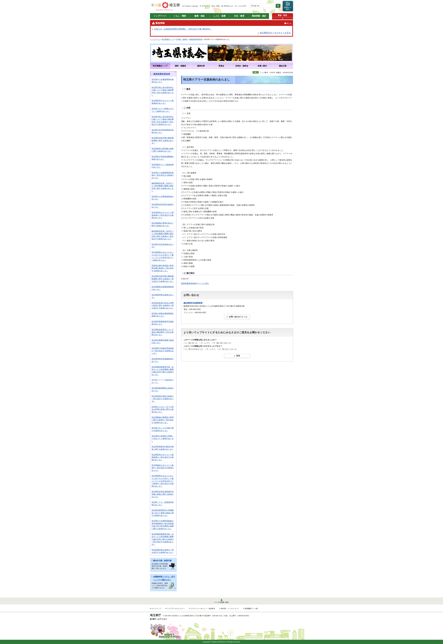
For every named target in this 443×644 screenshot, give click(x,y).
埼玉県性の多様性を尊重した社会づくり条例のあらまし (162, 438)
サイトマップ (156, 608)
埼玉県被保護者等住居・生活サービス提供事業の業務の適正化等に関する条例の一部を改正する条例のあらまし (162, 539)
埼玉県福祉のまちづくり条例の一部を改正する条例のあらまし (162, 467)
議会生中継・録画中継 (162, 560)
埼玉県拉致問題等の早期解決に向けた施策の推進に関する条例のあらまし (162, 512)
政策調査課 (197, 303)
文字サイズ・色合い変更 (211, 6)
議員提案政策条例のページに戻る (195, 283)
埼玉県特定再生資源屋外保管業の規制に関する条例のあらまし (162, 494)
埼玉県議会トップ (168, 39)
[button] (282, 18)
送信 (238, 356)
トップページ (155, 39)
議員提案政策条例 (195, 39)
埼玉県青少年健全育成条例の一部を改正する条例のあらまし (162, 350)
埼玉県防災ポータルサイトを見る (275, 33)
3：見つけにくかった (228, 349)
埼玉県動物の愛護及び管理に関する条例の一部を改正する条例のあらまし (162, 419)
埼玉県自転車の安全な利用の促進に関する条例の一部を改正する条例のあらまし (162, 305)
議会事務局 (188, 303)
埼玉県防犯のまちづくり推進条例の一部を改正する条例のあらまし (162, 215)
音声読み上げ (228, 6)
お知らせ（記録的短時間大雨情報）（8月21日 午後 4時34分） (183, 29)
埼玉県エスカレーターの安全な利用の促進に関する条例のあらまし (162, 409)
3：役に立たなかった (222, 343)
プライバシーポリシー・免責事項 (203, 608)
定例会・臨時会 (182, 39)
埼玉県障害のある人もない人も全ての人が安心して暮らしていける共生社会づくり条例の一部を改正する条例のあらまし (162, 481)
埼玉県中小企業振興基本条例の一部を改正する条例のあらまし (162, 175)
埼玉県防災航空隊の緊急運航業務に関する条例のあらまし (162, 140)
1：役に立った (192, 343)
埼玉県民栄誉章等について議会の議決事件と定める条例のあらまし (162, 332)
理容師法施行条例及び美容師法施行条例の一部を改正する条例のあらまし (162, 268)
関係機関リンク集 (251, 608)
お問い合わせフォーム (238, 317)
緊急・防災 (282, 15)
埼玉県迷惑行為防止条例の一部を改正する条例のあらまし (162, 398)
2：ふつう (205, 343)
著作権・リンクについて (230, 608)
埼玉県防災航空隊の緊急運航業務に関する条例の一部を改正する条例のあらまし (162, 278)
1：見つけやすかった (194, 349)
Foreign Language (191, 6)
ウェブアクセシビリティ (176, 608)
